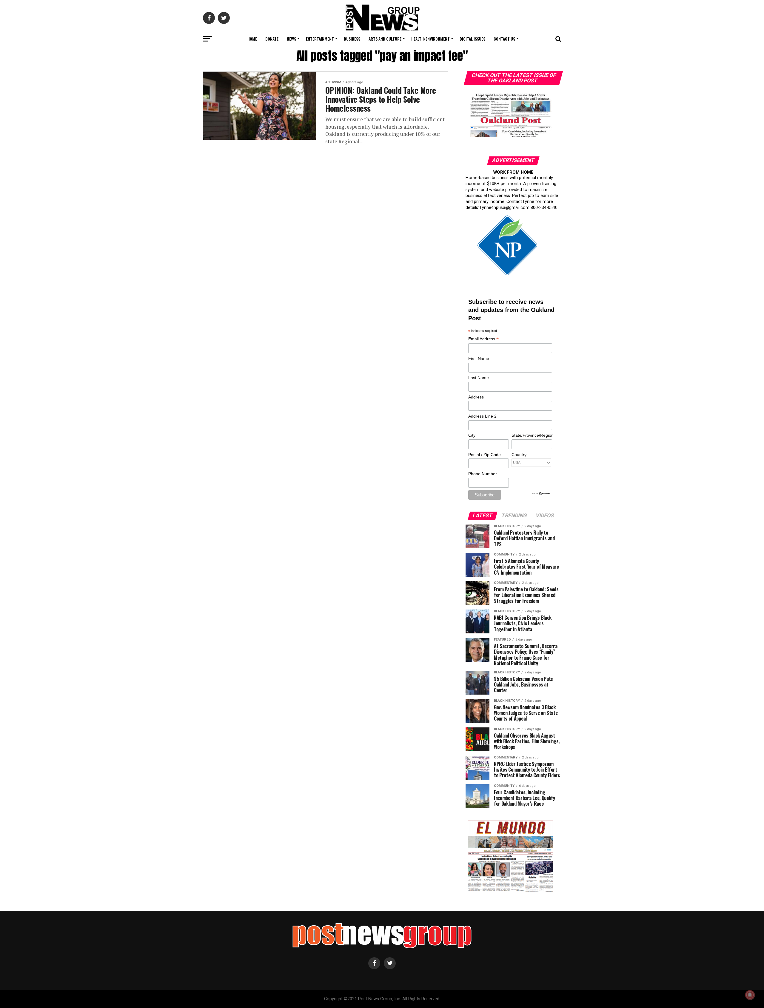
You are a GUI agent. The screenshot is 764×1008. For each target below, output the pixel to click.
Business (352, 39)
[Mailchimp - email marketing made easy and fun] (541, 494)
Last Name (478, 377)
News (291, 39)
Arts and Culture (385, 39)
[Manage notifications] (750, 995)
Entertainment (320, 39)
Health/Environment (430, 39)
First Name (478, 358)
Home (252, 39)
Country (519, 454)
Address (476, 397)
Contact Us (504, 39)
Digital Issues (472, 39)
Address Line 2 (482, 416)
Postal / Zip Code (484, 454)
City (471, 435)
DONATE (271, 39)
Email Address (483, 339)
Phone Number (482, 473)
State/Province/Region (532, 435)
